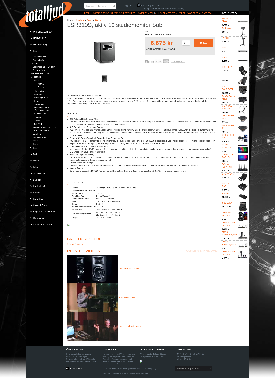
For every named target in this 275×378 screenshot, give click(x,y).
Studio (35, 144)
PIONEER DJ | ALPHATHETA (199, 13)
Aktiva (41, 84)
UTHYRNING (116, 13)
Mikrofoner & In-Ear (41, 131)
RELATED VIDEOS (83, 251)
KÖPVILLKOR (129, 13)
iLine (37, 101)
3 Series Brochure (75, 244)
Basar (37, 80)
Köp (204, 43)
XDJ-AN (225, 193)
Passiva (41, 87)
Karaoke (36, 121)
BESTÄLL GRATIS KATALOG (96, 13)
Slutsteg (36, 141)
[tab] (44, 32)
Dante (35, 63)
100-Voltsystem (39, 57)
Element (38, 94)
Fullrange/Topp (41, 98)
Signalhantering (39, 137)
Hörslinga (37, 117)
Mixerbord (37, 134)
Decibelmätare (39, 70)
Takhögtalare (40, 113)
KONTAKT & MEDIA (145, 13)
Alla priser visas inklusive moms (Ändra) (164, 8)
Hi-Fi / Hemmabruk (41, 73)
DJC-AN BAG (228, 174)
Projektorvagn (228, 28)
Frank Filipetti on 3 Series (130, 326)
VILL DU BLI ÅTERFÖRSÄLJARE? (170, 13)
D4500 (225, 57)
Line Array (39, 104)
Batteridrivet (40, 91)
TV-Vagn (225, 38)
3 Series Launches (127, 297)
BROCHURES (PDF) (85, 239)
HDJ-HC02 (227, 67)
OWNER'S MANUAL (201, 250)
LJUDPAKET (38, 124)
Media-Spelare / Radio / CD (44, 127)
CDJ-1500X (227, 203)
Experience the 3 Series (129, 269)
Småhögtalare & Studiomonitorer (42, 109)
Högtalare (37, 77)
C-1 (223, 77)
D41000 (225, 47)
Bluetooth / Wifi (39, 60)
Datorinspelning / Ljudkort (44, 67)
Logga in (127, 5)
